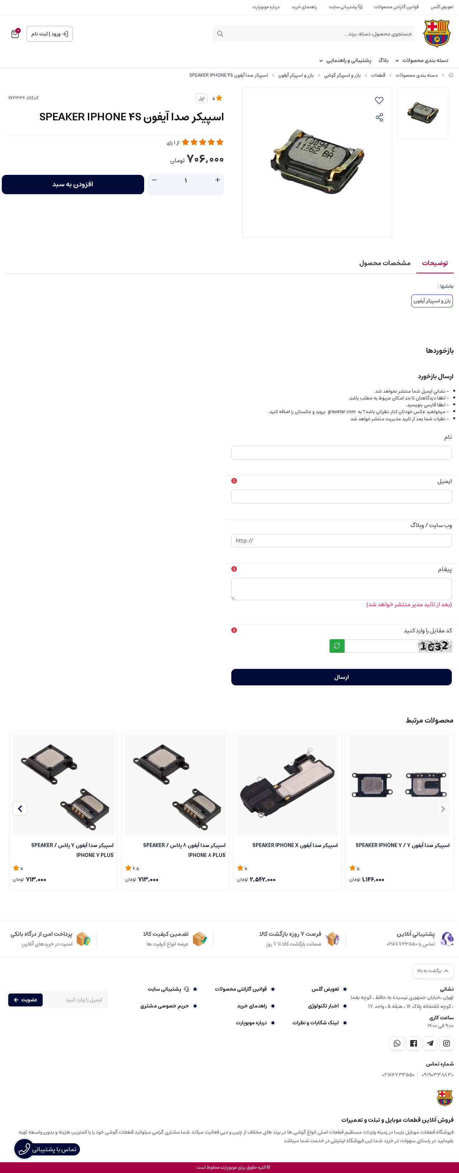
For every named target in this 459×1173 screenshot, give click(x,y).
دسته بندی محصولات (425, 60)
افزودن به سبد (72, 184)
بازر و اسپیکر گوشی (342, 75)
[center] (220, 34)
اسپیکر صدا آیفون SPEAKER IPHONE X (295, 845)
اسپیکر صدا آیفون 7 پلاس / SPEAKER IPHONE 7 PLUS (72, 849)
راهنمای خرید (304, 7)
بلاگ (383, 60)
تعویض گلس (442, 7)
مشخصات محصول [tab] (385, 263)
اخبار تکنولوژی (323, 1006)
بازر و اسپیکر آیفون (296, 75)
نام (448, 437)
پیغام (445, 569)
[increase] (217, 180)
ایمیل (444, 481)
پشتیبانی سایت (343, 7)
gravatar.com (342, 412)
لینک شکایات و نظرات (315, 1022)
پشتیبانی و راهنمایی (348, 60)
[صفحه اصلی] (451, 75)
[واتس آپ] (397, 1043)
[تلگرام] (430, 1043)
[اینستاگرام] (446, 1043)
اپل (201, 98)
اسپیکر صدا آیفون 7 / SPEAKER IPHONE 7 (403, 845)
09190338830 (438, 1075)
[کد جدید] (337, 646)
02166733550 (398, 1075)
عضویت (29, 1000)
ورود (56, 34)
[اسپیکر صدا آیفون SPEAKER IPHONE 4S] (445, 1098)
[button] (20, 808)
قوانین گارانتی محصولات (396, 7)
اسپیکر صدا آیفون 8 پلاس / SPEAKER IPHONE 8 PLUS (184, 849)
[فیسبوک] (413, 1043)
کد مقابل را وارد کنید (428, 631)
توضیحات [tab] (435, 263)
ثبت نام (39, 34)
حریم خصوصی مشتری (164, 1006)
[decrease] (154, 180)
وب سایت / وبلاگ (431, 525)
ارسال (341, 677)
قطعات (378, 75)
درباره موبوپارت (266, 7)
